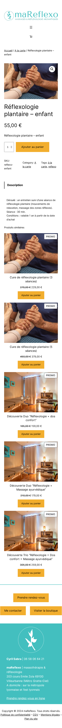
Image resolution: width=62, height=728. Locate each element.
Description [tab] (15, 185)
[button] (52, 69)
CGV (35, 714)
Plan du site (31, 718)
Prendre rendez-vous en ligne (26, 698)
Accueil (8, 50)
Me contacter (13, 610)
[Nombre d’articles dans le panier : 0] (31, 37)
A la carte (20, 50)
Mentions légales (50, 714)
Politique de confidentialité (15, 714)
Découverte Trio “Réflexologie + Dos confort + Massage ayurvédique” (31, 557)
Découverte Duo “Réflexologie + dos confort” (31, 418)
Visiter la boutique (46, 610)
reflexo (52, 166)
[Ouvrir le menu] (31, 27)
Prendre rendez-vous (31, 597)
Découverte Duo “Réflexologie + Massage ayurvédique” (31, 487)
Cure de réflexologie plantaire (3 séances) (31, 279)
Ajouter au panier (32, 147)
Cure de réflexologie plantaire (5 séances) (31, 348)
